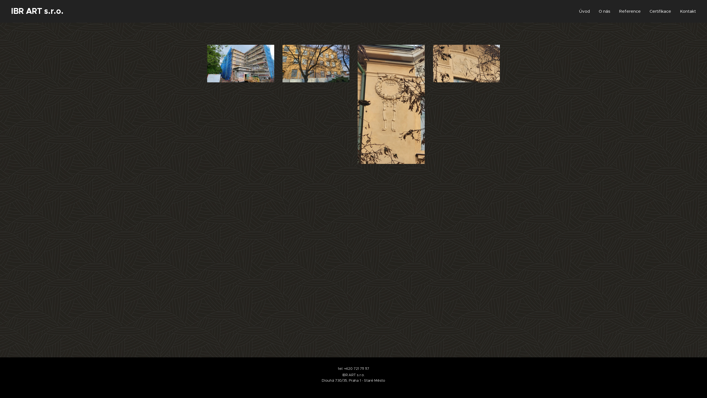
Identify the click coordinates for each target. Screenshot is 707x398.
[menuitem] (586, 11)
